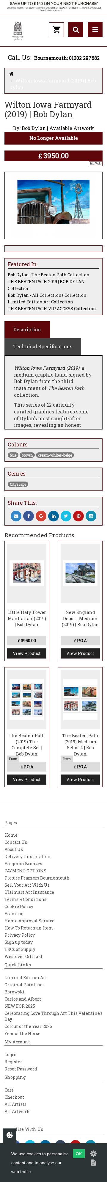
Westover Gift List (23, 956)
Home (11, 835)
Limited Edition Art (25, 977)
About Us (13, 849)
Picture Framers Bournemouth (37, 878)
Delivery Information (27, 856)
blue (13, 455)
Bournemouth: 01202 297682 (67, 58)
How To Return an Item (28, 928)
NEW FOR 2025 (19, 1006)
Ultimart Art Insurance (29, 892)
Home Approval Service (29, 921)
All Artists (15, 1104)
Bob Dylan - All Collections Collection (47, 295)
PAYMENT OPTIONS (25, 871)
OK (79, 1153)
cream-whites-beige (55, 455)
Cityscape (18, 484)
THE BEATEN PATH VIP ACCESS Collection (52, 308)
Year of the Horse (22, 1033)
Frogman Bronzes (23, 863)
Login (10, 1054)
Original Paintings (24, 984)
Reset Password (20, 1069)
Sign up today (18, 942)
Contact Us (15, 842)
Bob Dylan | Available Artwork (58, 128)
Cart (8, 1090)
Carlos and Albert (22, 999)
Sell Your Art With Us (27, 885)
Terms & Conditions (25, 899)
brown (27, 455)
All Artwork (17, 1111)
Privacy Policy (19, 935)
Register (13, 1062)
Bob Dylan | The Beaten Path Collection (48, 275)
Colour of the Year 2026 (28, 1026)
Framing (13, 913)
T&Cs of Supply (19, 949)
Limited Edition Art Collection (40, 302)
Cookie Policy (18, 906)
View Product (27, 653)
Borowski (14, 992)
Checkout (14, 1097)
